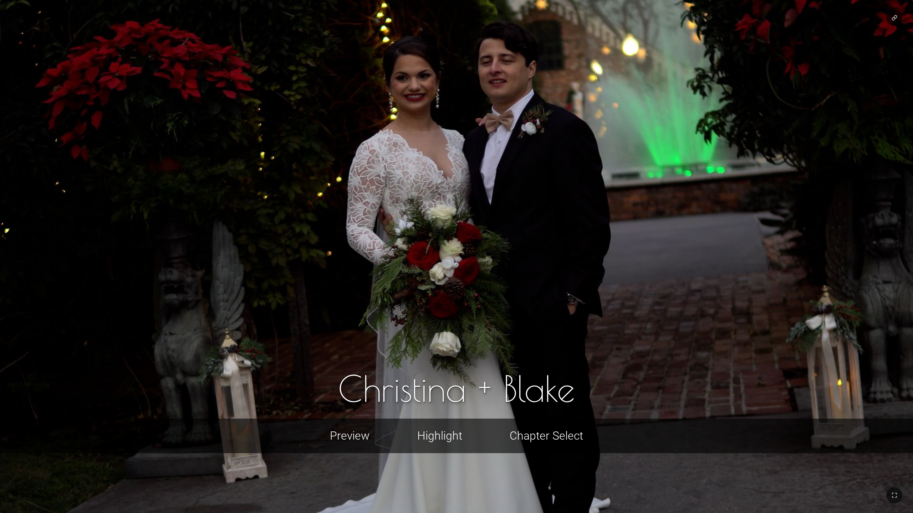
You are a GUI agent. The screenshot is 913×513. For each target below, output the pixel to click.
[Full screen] (894, 495)
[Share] (894, 18)
